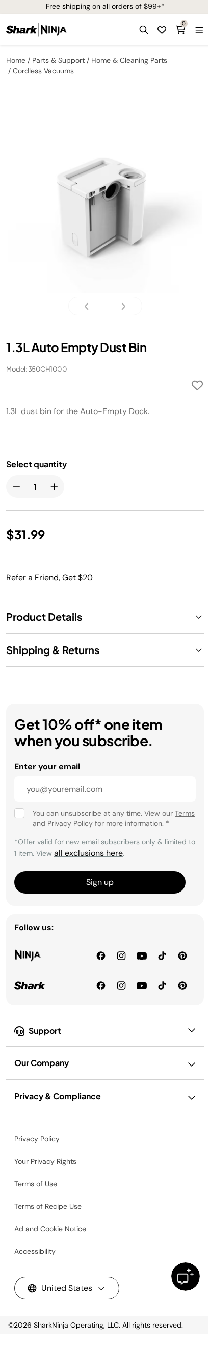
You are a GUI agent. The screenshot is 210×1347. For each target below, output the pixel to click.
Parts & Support (58, 60)
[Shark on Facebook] (101, 984)
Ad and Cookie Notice (50, 1228)
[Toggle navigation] (199, 30)
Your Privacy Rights (45, 1161)
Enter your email (47, 766)
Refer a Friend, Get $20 (49, 577)
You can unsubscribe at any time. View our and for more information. (114, 818)
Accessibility (35, 1251)
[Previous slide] (90, 306)
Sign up (100, 882)
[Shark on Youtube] (142, 984)
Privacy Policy (70, 823)
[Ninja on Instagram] (121, 955)
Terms (185, 813)
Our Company (41, 1062)
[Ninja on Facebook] (101, 955)
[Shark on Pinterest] (182, 984)
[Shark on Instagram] (121, 984)
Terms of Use (35, 1183)
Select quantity (36, 464)
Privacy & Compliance (57, 1096)
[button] (144, 30)
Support (45, 1030)
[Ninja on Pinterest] (182, 955)
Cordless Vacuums (43, 70)
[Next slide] (120, 306)
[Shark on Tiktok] (162, 984)
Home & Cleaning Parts (129, 60)
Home (15, 60)
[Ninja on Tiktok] (162, 955)
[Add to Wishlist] (197, 387)
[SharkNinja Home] (36, 30)
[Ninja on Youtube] (142, 955)
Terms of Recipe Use (48, 1206)
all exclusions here (88, 853)
